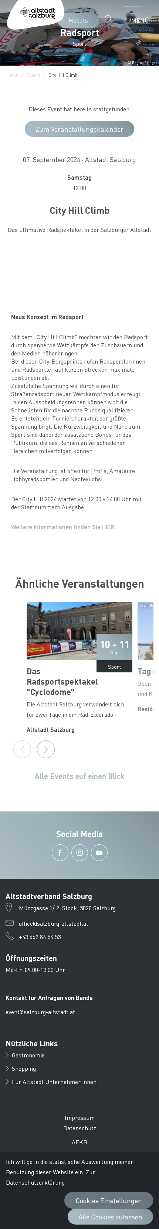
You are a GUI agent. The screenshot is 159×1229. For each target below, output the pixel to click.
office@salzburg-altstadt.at (53, 923)
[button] (110, 19)
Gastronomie (28, 1055)
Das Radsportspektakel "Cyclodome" (62, 681)
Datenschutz (79, 1128)
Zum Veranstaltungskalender (79, 129)
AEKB (79, 1142)
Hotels (78, 20)
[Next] (46, 749)
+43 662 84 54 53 (40, 937)
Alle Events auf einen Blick (80, 776)
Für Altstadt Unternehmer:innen (54, 1081)
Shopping (24, 1068)
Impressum (80, 1117)
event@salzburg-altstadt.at (40, 1012)
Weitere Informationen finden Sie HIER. (63, 527)
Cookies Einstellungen (108, 1200)
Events (34, 75)
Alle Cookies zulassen (110, 1216)
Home (12, 75)
